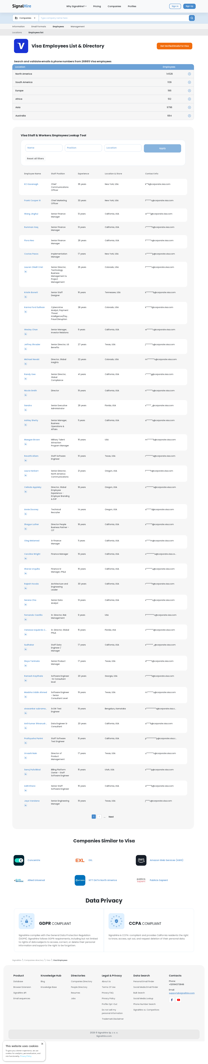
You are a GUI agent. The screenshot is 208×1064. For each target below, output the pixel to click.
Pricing (97, 6)
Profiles (132, 6)
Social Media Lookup (143, 998)
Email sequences (21, 998)
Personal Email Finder (143, 981)
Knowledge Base (49, 987)
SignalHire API (19, 992)
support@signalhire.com (182, 993)
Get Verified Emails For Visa (174, 46)
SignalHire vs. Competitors (146, 1009)
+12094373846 (176, 984)
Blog (43, 981)
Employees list (36, 32)
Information (18, 26)
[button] (36, 184)
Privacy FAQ (107, 992)
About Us (106, 981)
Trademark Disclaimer (113, 1018)
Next (111, 816)
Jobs (73, 998)
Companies (114, 6)
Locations (17, 32)
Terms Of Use (108, 987)
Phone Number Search (144, 1004)
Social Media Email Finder (145, 987)
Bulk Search (139, 992)
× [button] (42, 1044)
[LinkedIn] (25, 271)
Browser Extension (22, 987)
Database (18, 981)
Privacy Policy (108, 998)
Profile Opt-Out (109, 1004)
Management (78, 26)
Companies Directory (81, 981)
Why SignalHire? (75, 6)
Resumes (75, 992)
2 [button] (99, 816)
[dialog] (24, 1051)
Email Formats (38, 26)
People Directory (79, 987)
